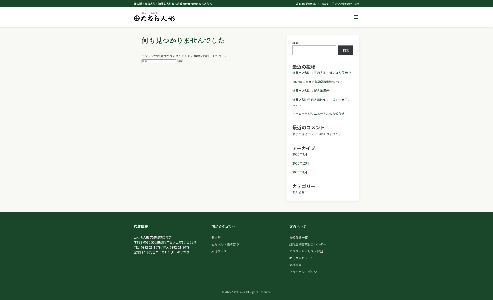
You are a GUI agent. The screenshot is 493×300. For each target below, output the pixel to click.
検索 (295, 42)
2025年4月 (299, 172)
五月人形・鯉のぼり (225, 244)
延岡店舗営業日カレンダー (307, 244)
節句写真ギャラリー (303, 257)
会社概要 (295, 264)
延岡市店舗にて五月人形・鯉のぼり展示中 (321, 72)
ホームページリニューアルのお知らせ (318, 113)
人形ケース (219, 251)
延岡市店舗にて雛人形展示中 (312, 90)
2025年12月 (300, 163)
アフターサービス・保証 (306, 251)
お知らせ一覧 (298, 237)
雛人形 (216, 237)
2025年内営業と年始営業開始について (318, 81)
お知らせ (298, 192)
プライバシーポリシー (304, 271)
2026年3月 (299, 154)
